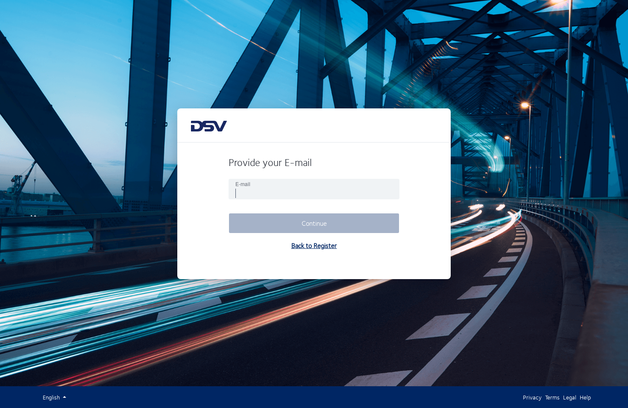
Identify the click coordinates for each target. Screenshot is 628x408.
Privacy (532, 397)
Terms (552, 397)
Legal (569, 397)
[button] (52, 397)
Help (585, 397)
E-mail (242, 184)
